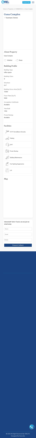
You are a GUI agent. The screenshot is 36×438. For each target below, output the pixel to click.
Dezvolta (22, 436)
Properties (10, 9)
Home (4, 9)
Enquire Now (26, 2)
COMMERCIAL (19, 9)
